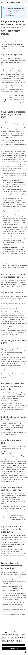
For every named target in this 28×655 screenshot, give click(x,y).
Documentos (15, 2)
